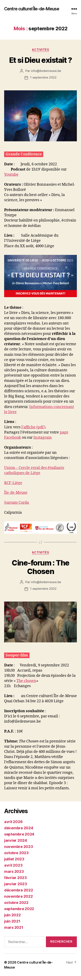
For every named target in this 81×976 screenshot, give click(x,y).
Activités (40, 49)
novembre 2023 (18, 846)
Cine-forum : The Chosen (40, 567)
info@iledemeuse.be (46, 71)
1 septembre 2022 (43, 77)
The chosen (26, 680)
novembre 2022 (18, 896)
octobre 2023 (16, 853)
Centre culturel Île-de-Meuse (31, 9)
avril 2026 (13, 822)
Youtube (11, 174)
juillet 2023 (14, 859)
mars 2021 (13, 927)
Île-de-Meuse (15, 492)
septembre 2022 (19, 909)
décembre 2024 (18, 828)
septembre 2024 (19, 834)
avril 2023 (13, 865)
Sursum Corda (16, 502)
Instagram (42, 437)
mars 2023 (14, 871)
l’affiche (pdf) (33, 427)
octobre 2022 (16, 902)
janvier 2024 (15, 840)
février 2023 (15, 877)
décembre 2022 (18, 890)
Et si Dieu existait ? (40, 60)
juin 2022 (12, 915)
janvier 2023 (15, 884)
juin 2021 (12, 921)
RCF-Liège (13, 483)
